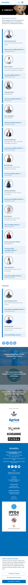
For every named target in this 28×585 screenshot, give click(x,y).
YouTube (19, 466)
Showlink (14, 429)
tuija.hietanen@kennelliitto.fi (12, 99)
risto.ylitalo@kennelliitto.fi (12, 75)
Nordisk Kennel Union (14, 520)
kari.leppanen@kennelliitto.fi (12, 122)
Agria (14, 420)
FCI (14, 506)
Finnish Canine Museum (14, 473)
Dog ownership (14, 484)
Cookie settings (14, 573)
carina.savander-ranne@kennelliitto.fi (10, 249)
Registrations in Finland (14, 472)
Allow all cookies (14, 581)
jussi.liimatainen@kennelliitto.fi (13, 148)
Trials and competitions (14, 480)
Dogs (14, 470)
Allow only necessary (14, 577)
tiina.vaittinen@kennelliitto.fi (13, 276)
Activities (14, 477)
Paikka (14, 439)
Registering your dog (14, 487)
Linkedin (11, 343)
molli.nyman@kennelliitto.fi (12, 174)
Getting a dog (14, 486)
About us (14, 497)
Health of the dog (14, 493)
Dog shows (14, 478)
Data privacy (14, 498)
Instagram (15, 466)
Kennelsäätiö (14, 527)
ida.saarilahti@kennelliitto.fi (12, 335)
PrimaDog (14, 413)
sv (15, 5)
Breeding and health (14, 490)
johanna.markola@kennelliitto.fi (13, 199)
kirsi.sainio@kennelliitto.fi (12, 225)
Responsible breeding (14, 492)
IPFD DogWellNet (14, 513)
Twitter (7, 343)
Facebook (3, 343)
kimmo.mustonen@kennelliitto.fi (14, 49)
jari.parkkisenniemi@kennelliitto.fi (14, 309)
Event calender (14, 481)
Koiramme (14, 434)
